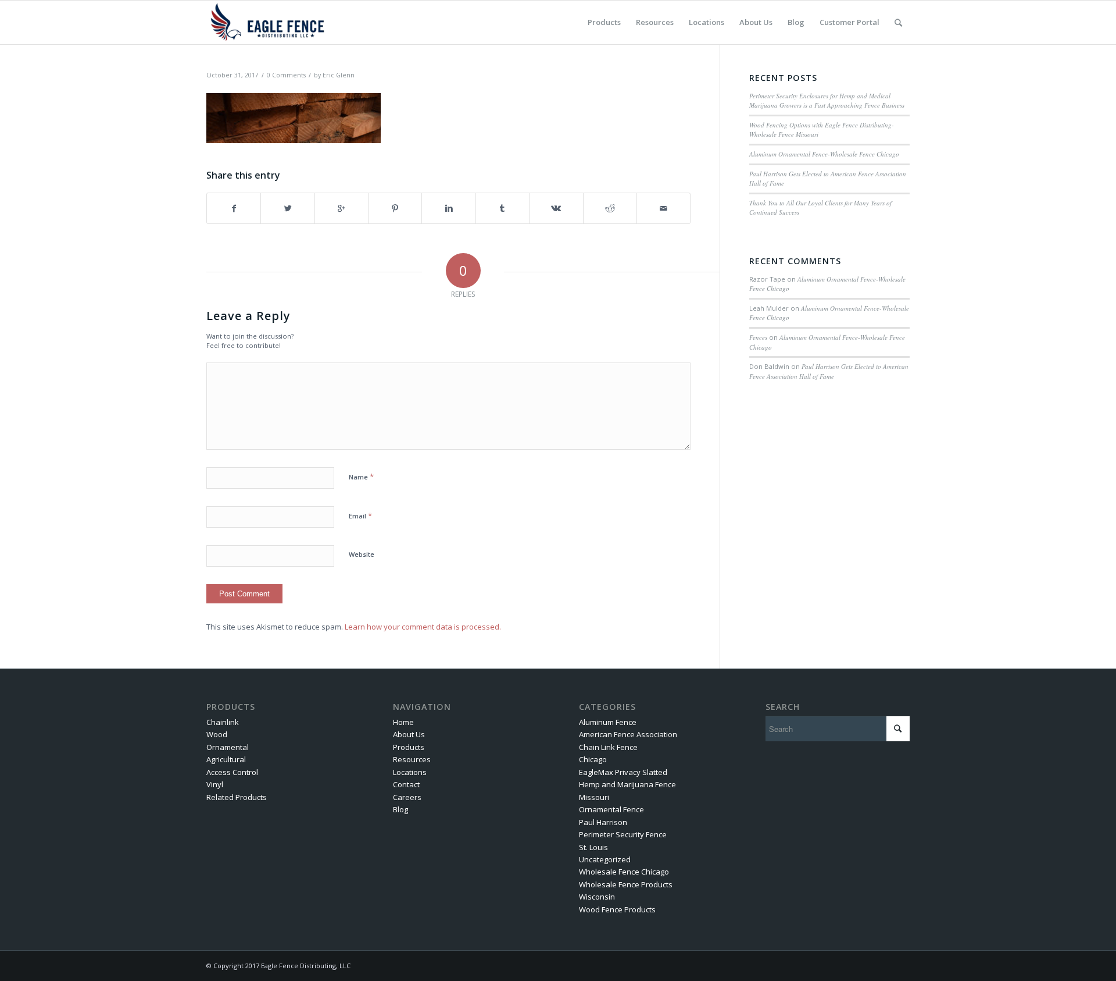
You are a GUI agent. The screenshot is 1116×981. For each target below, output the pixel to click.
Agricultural (226, 759)
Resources (412, 759)
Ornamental (227, 747)
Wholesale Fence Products (626, 884)
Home (403, 722)
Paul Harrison (603, 822)
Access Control (232, 772)
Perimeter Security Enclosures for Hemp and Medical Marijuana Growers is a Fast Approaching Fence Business (826, 100)
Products (408, 747)
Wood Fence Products (617, 909)
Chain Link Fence (608, 747)
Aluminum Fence (607, 722)
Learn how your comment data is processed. (423, 626)
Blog (400, 809)
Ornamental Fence (611, 809)
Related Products (236, 797)
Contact (406, 784)
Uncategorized (605, 859)
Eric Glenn (339, 75)
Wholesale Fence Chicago (624, 871)
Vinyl (214, 784)
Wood (216, 734)
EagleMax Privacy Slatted (623, 772)
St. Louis (593, 847)
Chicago (593, 759)
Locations (410, 772)
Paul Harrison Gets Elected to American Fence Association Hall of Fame (828, 371)
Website (361, 554)
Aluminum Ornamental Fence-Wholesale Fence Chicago (824, 154)
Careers (407, 797)
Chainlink (222, 722)
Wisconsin (597, 896)
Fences (758, 337)
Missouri (594, 797)
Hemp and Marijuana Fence (627, 784)
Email (360, 515)
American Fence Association (628, 734)
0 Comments (286, 75)
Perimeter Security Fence (623, 834)
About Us (409, 734)
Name (361, 476)
